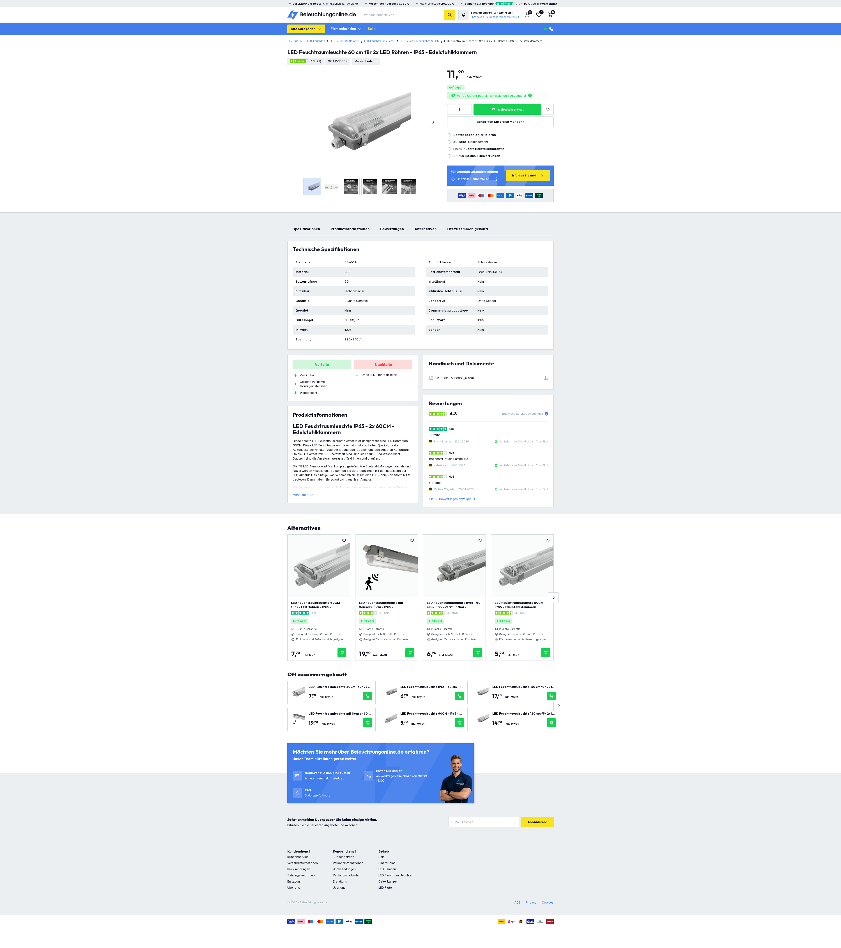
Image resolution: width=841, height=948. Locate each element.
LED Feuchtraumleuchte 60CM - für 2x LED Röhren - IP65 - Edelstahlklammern (316, 605)
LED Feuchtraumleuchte (395, 875)
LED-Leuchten (316, 41)
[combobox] (402, 15)
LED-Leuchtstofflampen (344, 41)
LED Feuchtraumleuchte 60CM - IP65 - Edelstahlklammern (520, 605)
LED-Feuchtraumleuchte (379, 41)
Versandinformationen (302, 863)
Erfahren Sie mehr (524, 175)
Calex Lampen (388, 881)
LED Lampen (387, 869)
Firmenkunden (343, 28)
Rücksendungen (298, 869)
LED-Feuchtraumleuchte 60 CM (419, 41)
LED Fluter (385, 888)
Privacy (531, 902)
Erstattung (294, 881)
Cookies (548, 902)
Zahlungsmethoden (301, 875)
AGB (517, 902)
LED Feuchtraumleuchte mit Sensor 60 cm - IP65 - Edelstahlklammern (381, 605)
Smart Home (387, 863)
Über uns (293, 888)
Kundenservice (298, 857)
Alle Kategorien (303, 29)
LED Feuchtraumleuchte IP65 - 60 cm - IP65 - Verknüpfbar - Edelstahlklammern (454, 605)
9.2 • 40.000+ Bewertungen (537, 4)
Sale (372, 28)
